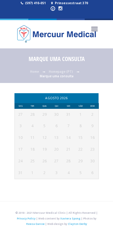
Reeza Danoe (35, 224)
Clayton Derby (77, 224)
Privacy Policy (26, 218)
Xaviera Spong (70, 218)
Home (34, 71)
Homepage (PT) (61, 71)
